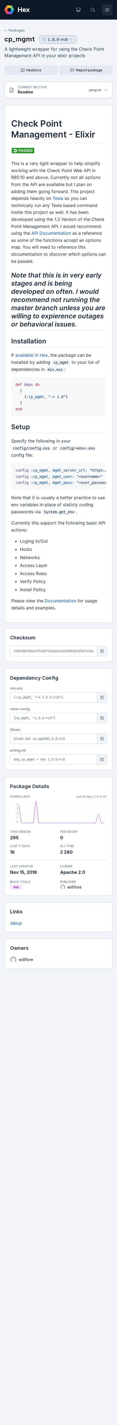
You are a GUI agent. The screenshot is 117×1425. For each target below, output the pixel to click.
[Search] (92, 9)
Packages (17, 30)
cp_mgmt (19, 39)
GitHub (16, 923)
